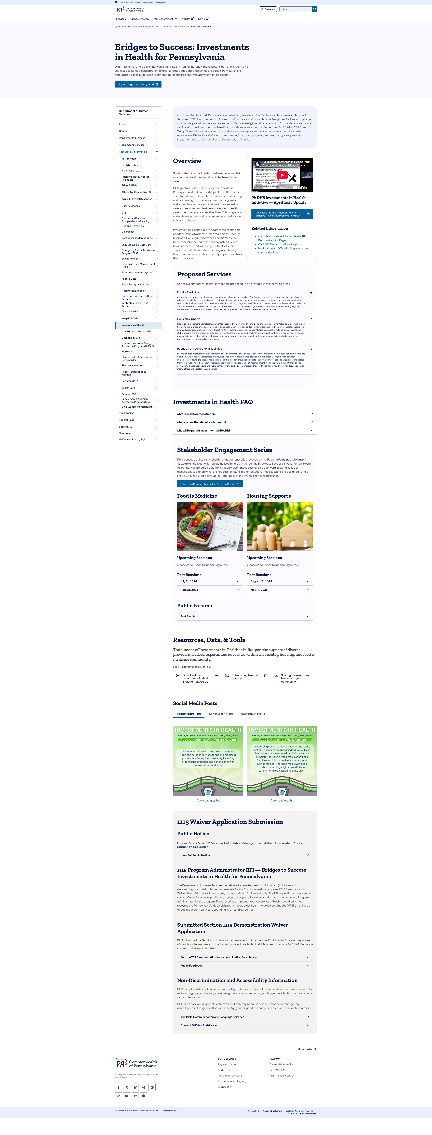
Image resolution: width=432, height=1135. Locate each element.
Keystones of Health (133, 325)
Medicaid (127, 351)
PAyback (223, 1086)
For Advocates (130, 164)
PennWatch (276, 1070)
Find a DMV (224, 1070)
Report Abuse (126, 412)
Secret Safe (128, 387)
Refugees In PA (130, 380)
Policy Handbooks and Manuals (134, 373)
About (122, 124)
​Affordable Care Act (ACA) (136, 192)
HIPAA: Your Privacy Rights (133, 439)
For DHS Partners (131, 171)
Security (310, 1111)
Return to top (305, 1049)
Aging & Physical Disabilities (137, 198)
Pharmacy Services (132, 365)
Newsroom (125, 433)
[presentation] (188, 713)
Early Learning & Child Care (136, 244)
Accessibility (254, 1111)
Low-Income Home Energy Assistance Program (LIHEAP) (138, 345)
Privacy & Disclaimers (272, 1111)
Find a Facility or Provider (135, 284)
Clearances (128, 231)
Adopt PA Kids (129, 185)
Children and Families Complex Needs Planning (136, 220)
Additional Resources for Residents (135, 178)
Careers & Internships (281, 1064)
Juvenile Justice (130, 311)
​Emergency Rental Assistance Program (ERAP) (138, 252)
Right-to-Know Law (280, 1075)
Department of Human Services (133, 112)
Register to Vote (227, 1064)
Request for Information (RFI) (265, 885)
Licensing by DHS (131, 337)
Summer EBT (129, 394)
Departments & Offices (132, 137)
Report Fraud (126, 419)
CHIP (124, 212)
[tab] (188, 714)
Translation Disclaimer (294, 1111)
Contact (123, 131)
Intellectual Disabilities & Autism (135, 304)
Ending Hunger (130, 258)
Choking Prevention (133, 225)
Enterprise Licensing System (137, 272)
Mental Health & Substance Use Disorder (137, 359)
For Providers (129, 158)
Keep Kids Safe (130, 318)
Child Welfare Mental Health (137, 406)
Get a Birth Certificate (230, 1075)
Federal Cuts (129, 278)
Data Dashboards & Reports (137, 237)
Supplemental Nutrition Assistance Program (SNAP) (137, 400)
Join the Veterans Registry (232, 1081)
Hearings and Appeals (134, 290)
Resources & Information (133, 151)
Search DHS (125, 426)
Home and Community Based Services (138, 297)
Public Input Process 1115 (137, 331)
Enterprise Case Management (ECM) (138, 265)
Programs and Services (131, 144)
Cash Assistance (131, 205)
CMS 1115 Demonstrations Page (278, 244)
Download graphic (208, 800)
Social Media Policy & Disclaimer (301, 1114)
